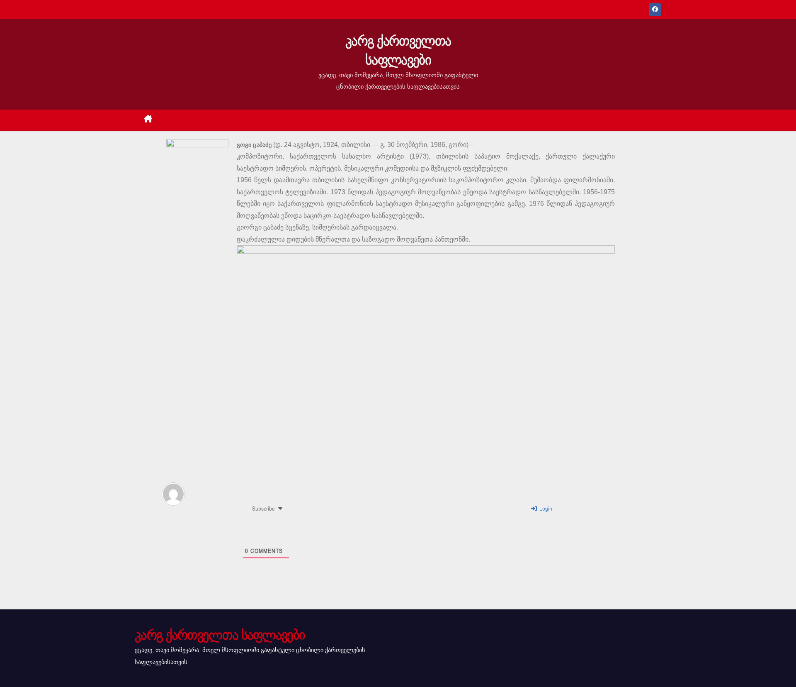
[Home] (148, 120)
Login (545, 509)
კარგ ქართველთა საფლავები (398, 50)
